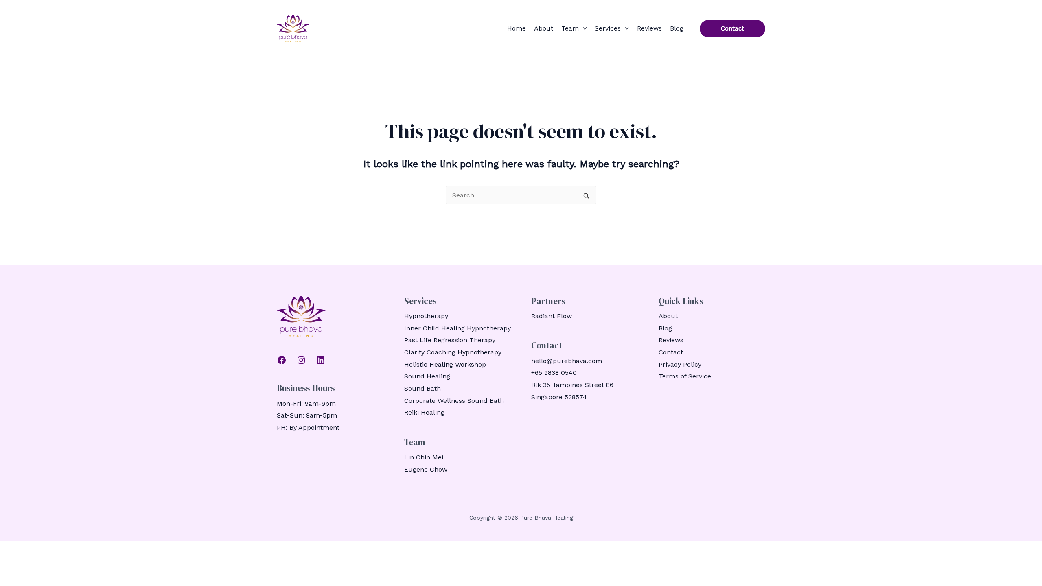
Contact (671, 352)
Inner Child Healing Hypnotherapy (457, 328)
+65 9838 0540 (554, 372)
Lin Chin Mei (423, 457)
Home (516, 28)
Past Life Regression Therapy (449, 340)
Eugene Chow (425, 469)
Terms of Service (685, 376)
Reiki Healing (424, 412)
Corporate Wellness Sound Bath (454, 401)
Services (608, 28)
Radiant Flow (551, 316)
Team (570, 28)
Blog (676, 28)
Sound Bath (422, 388)
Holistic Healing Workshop (445, 364)
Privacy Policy (680, 364)
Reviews (649, 28)
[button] (583, 28)
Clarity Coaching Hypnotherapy (452, 352)
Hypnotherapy (426, 316)
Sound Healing (427, 376)
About (543, 28)
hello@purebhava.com (566, 361)
